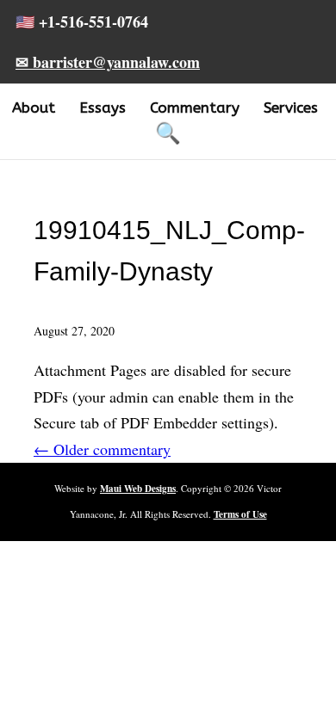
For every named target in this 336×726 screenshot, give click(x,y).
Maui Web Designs (138, 488)
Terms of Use (240, 514)
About (33, 107)
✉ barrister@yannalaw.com (108, 62)
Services (291, 107)
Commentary (195, 107)
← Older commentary (102, 449)
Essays (102, 107)
